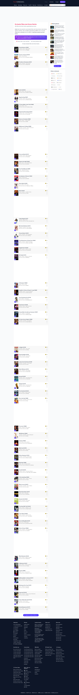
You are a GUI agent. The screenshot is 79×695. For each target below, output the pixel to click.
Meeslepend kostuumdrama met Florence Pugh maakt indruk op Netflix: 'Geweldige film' (38, 630)
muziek (20, 355)
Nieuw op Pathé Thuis (49, 649)
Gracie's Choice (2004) (24, 54)
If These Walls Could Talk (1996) (26, 104)
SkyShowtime (54, 89)
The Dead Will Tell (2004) (25, 506)
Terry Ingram (29, 363)
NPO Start (59, 78)
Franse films (26, 661)
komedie (20, 98)
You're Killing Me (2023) (24, 520)
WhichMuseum (37, 669)
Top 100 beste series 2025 (29, 655)
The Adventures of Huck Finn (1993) (27, 240)
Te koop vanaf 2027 (17, 653)
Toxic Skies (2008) (23, 513)
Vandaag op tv (48, 625)
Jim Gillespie (28, 313)
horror (20, 313)
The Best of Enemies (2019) (25, 62)
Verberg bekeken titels (36, 41)
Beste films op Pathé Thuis (50, 653)
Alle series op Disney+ (60, 661)
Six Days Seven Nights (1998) (25, 319)
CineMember (54, 87)
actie (23, 113)
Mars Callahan (29, 485)
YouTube (16, 631)
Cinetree (53, 84)
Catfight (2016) (22, 347)
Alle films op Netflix (38, 661)
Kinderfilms (26, 658)
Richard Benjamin (30, 434)
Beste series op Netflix (39, 658)
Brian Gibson (28, 427)
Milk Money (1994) (23, 433)
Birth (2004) (22, 190)
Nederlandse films (27, 659)
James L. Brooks (29, 478)
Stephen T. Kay (28, 507)
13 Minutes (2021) (23, 563)
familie (22, 184)
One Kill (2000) (22, 469)
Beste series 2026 (38, 659)
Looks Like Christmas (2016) (25, 361)
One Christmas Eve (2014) (25, 297)
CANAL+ (53, 78)
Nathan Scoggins (29, 557)
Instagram (16, 628)
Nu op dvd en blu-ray (17, 649)
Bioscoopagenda (59, 624)
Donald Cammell (27, 463)
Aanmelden (63, 1)
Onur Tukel (28, 348)
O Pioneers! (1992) (23, 282)
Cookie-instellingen (18, 643)
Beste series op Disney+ (60, 656)
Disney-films (26, 662)
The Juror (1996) (23, 426)
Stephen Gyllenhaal (28, 256)
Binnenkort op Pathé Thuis (50, 650)
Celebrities (26, 637)
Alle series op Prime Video (18, 682)
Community (51, 1)
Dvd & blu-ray (16, 647)
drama (24, 48)
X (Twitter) (16, 630)
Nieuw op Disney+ (59, 649)
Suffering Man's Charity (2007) (26, 577)
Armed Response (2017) (24, 607)
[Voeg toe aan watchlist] (47, 49)
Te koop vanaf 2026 (17, 652)
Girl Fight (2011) (22, 255)
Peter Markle (28, 370)
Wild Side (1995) (22, 462)
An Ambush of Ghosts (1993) (25, 176)
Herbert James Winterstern (30, 593)
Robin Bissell (28, 63)
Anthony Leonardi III (25, 586)
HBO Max (60, 80)
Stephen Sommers (29, 241)
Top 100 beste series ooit (28, 653)
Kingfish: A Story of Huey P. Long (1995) (28, 290)
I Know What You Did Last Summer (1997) (28, 312)
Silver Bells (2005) (23, 183)
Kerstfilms (25, 664)
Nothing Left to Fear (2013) (25, 585)
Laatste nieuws (26, 624)
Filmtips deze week (48, 630)
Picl (60, 87)
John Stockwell (27, 608)
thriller (23, 91)
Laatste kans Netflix (38, 652)
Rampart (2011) (22, 383)
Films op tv (47, 622)
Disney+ (53, 75)
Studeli (36, 672)
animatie (20, 113)
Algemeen (26, 627)
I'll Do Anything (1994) (24, 477)
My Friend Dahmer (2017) (24, 225)
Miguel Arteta (25, 219)
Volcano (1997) (22, 440)
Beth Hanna (26, 522)
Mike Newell (28, 48)
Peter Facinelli (27, 392)
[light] (49, 4)
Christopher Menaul (29, 471)
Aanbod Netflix (37, 653)
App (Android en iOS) (18, 625)
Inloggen (57, 1)
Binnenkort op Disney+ (60, 650)
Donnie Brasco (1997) (24, 47)
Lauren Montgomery (28, 113)
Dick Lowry (26, 184)
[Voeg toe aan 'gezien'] (47, 48)
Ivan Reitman (29, 320)
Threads (16, 633)
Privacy (46, 1)
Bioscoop (25, 631)
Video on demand (27, 634)
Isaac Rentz (28, 355)
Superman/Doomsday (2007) (25, 111)
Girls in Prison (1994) (23, 528)
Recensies (26, 625)
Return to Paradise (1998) (25, 119)
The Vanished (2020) (24, 391)
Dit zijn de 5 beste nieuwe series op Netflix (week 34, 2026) (39, 635)
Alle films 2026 (58, 637)
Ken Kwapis (28, 500)
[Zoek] (64, 5)
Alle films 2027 (58, 638)
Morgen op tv (47, 627)
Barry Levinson (28, 98)
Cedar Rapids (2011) (23, 218)
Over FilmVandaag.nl (17, 624)
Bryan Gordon (29, 399)
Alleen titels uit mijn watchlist (23, 41)
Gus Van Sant (27, 571)
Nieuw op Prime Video (17, 669)
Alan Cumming (28, 579)
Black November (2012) (24, 491)
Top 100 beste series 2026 (29, 656)
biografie (23, 63)
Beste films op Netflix (38, 655)
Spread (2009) (22, 376)
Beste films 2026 (38, 656)
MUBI (61, 89)
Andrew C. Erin (28, 514)
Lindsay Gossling (28, 564)
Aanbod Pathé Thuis (49, 652)
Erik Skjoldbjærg (29, 234)
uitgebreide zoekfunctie (28, 36)
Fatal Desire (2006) (23, 304)
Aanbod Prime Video (17, 672)
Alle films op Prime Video (17, 681)
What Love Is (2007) (23, 484)
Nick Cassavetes (28, 91)
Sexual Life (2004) (23, 499)
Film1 (59, 84)
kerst (20, 184)
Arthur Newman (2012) (24, 455)
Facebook (16, 627)
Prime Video (60, 75)
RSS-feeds (15, 639)
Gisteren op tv (47, 624)
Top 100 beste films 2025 (28, 650)
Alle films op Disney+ (59, 659)
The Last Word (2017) (24, 154)
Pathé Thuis (59, 73)
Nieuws (14, 636)
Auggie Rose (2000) (23, 247)
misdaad (20, 48)
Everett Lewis (24, 177)
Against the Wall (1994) (24, 161)
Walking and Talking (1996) (25, 126)
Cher (26, 105)
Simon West (28, 449)
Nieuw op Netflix (38, 649)
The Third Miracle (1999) (24, 168)
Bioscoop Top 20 (59, 632)
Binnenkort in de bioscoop (60, 635)
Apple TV (54, 80)
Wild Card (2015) (22, 448)
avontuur (23, 241)
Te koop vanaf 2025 (17, 650)
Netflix (53, 73)
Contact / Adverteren (17, 642)
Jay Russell (27, 298)
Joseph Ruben (27, 120)
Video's (25, 633)
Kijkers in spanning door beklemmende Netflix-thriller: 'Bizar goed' (39, 625)
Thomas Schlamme (29, 291)
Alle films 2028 (58, 640)
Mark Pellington (28, 155)
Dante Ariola (29, 456)
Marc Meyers (29, 227)
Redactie (15, 634)
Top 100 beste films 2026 (28, 652)
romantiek (24, 127)
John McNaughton (29, 529)
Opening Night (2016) (24, 354)
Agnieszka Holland (25, 170)
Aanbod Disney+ (59, 652)
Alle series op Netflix (38, 662)
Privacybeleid (15, 637)
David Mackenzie (29, 377)
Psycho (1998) (22, 570)
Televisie (25, 636)
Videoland (59, 82)
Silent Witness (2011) (24, 369)
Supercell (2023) (23, 592)
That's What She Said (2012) (25, 599)
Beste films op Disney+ (60, 653)
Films (25, 628)
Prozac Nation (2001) (24, 233)
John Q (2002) (22, 89)
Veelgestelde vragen (17, 640)
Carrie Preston (25, 601)
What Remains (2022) (24, 556)
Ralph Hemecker (29, 306)
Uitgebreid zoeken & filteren (31, 615)
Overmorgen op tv (48, 628)
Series (25, 630)
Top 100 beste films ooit (28, 649)
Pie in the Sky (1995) (23, 398)
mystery (23, 313)
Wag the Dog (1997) (23, 97)
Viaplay (53, 82)
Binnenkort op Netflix (38, 650)
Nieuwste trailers (59, 634)
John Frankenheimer (28, 162)
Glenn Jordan (24, 284)
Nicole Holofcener (30, 127)
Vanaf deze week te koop (18, 655)
